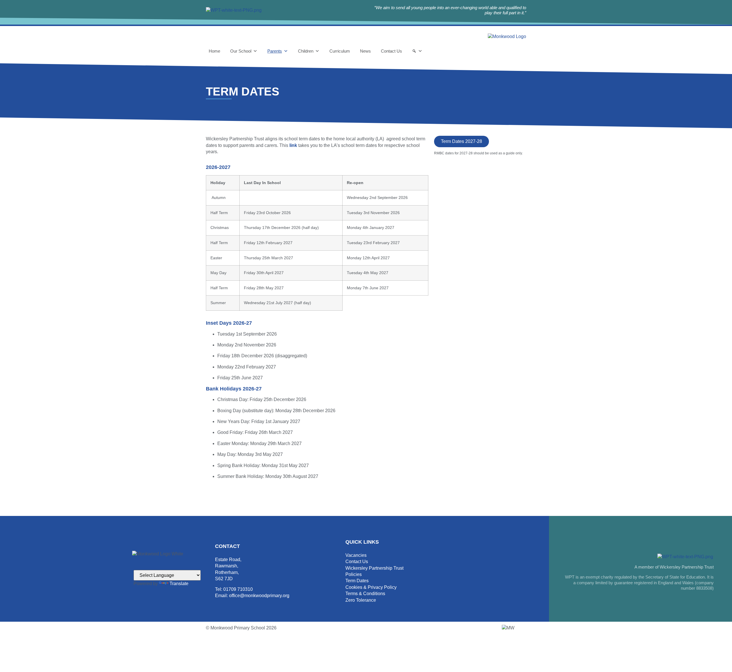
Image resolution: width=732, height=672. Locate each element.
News (365, 51)
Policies (353, 574)
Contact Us (391, 51)
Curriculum (339, 51)
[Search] (417, 51)
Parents (274, 51)
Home (214, 51)
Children (305, 51)
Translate (179, 583)
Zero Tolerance (360, 600)
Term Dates (357, 580)
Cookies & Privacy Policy (371, 587)
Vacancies (356, 555)
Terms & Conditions (365, 593)
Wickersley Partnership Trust (374, 568)
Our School (240, 51)
